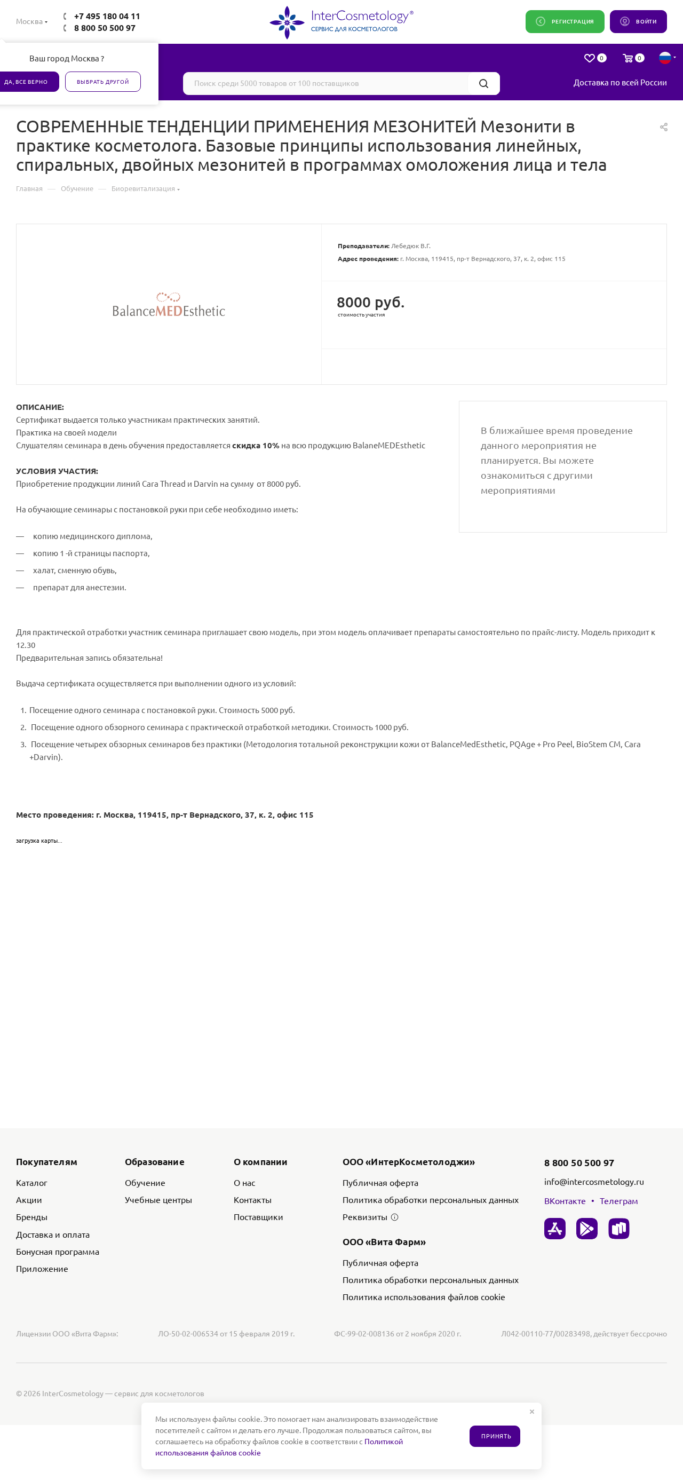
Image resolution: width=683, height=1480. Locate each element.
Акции (29, 1200)
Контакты (253, 1200)
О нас (244, 1183)
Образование (155, 1162)
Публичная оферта (380, 1183)
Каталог (31, 1183)
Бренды (31, 1217)
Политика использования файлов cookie (424, 1297)
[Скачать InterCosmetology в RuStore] (619, 1228)
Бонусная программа (57, 1251)
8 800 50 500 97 (105, 28)
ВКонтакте (565, 1201)
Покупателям (46, 1162)
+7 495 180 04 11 (107, 16)
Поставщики (258, 1217)
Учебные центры (158, 1200)
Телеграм (619, 1201)
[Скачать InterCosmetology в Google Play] (587, 1228)
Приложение (42, 1268)
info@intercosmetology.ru (594, 1181)
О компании (261, 1162)
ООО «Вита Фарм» (384, 1242)
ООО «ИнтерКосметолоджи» (409, 1162)
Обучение (145, 1183)
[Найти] (483, 83)
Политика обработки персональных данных (431, 1200)
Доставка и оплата (53, 1234)
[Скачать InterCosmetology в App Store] (555, 1228)
